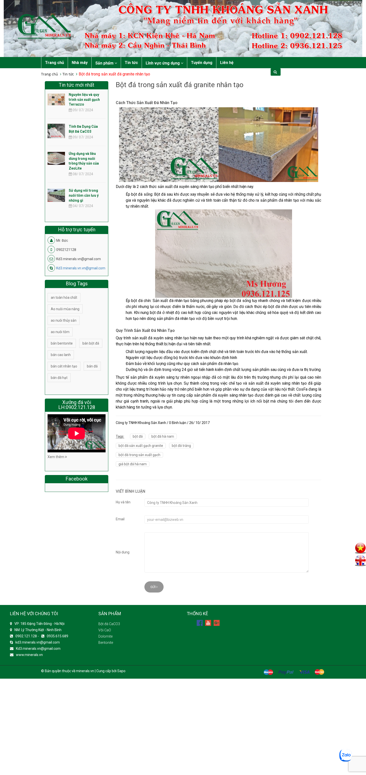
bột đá (138, 436)
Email (120, 519)
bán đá (92, 366)
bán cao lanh (61, 355)
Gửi (153, 587)
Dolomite (105, 636)
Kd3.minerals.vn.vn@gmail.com (80, 268)
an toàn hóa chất (64, 297)
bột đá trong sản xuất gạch (139, 455)
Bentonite (105, 643)
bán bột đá (90, 343)
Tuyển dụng (201, 62)
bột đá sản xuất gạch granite (141, 446)
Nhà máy (80, 62)
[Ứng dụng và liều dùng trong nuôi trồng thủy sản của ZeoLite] (56, 158)
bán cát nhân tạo (64, 366)
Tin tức (131, 62)
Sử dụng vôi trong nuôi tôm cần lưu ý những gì (84, 195)
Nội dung (122, 552)
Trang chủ (54, 62)
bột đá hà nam (162, 436)
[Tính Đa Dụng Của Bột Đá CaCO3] (56, 135)
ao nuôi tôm (60, 332)
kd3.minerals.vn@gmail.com (37, 642)
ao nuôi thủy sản (63, 320)
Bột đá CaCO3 (109, 624)
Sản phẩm (105, 63)
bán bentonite (62, 343)
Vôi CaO (104, 630)
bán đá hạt (59, 378)
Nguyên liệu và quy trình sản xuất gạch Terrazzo (84, 100)
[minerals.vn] (183, 28)
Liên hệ (227, 62)
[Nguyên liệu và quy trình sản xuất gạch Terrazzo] (56, 99)
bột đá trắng (181, 446)
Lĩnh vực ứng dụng (163, 63)
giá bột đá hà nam (133, 464)
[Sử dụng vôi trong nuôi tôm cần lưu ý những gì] (56, 195)
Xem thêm (56, 457)
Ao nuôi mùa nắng (65, 309)
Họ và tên (123, 502)
